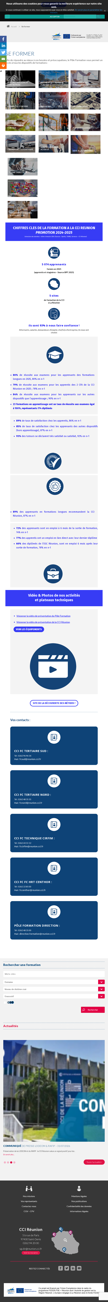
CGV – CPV (29, 1211)
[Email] (3, 59)
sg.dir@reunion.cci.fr (31, 1248)
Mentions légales (79, 1196)
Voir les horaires (31, 1252)
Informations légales (79, 1211)
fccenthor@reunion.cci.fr (32, 890)
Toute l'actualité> (94, 1162)
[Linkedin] (3, 45)
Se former (25, 26)
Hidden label (5, 1002)
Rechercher (93, 1009)
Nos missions (29, 1196)
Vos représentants (29, 1201)
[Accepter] (104, 10)
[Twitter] (3, 52)
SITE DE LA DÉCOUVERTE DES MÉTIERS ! (54, 703)
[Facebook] (3, 39)
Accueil (14, 26)
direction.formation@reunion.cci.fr (37, 933)
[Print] (3, 65)
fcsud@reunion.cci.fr (30, 759)
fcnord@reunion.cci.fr (30, 802)
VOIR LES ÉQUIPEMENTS (29, 629)
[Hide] (1, 71)
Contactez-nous (29, 1206)
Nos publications (79, 1201)
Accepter (54, 17)
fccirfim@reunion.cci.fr (31, 846)
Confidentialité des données (79, 1206)
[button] (5, 1162)
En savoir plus (8, 1154)
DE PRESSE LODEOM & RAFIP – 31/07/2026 (36, 1145)
